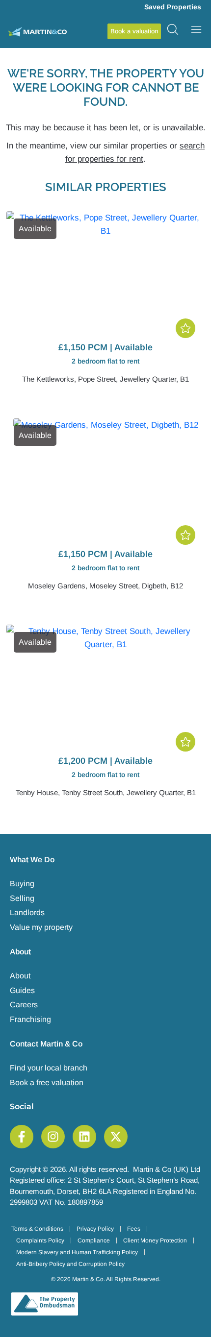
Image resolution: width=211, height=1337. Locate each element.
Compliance (94, 1240)
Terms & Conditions (37, 1228)
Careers (24, 1004)
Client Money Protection (155, 1240)
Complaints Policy (40, 1240)
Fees (133, 1228)
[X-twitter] (116, 1136)
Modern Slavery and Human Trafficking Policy (77, 1252)
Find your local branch (48, 1068)
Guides (22, 990)
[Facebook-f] (21, 1136)
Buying (22, 883)
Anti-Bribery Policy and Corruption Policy (70, 1264)
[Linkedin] (84, 1136)
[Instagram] (53, 1136)
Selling (22, 898)
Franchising (30, 1019)
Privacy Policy (95, 1228)
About (20, 976)
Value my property (41, 927)
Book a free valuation (46, 1082)
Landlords (27, 912)
